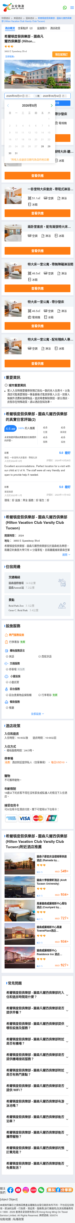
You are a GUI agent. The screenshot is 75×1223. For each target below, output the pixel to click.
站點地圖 (5, 1219)
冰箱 (61, 160)
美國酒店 (18, 18)
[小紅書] (33, 1190)
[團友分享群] (59, 1190)
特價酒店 (6, 18)
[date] (21, 96)
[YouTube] (18, 1190)
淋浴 (64, 198)
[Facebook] (10, 1190)
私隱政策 (18, 1219)
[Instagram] (26, 1190)
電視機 (63, 123)
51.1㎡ (36, 198)
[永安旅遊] (13, 7)
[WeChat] (41, 1190)
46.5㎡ (36, 273)
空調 (50, 198)
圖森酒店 (30, 18)
